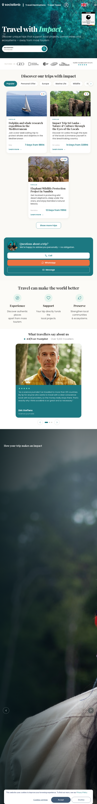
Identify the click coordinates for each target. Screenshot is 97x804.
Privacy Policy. (82, 792)
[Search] (44, 48)
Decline (81, 800)
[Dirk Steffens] (46, 422)
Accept (61, 800)
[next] (57, 422)
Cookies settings (40, 800)
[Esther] (51, 422)
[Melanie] (49, 422)
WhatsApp (50, 262)
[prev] (40, 422)
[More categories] (89, 84)
